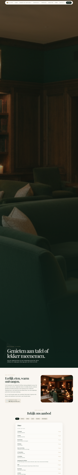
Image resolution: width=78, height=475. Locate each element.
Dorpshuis (36, 2)
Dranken (22, 418)
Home (16, 2)
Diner (17, 418)
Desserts (38, 418)
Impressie (44, 2)
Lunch (32, 418)
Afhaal (27, 418)
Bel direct (69, 2)
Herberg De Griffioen (25, 2)
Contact (61, 2)
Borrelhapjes (44, 418)
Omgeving (50, 2)
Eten (56, 2)
